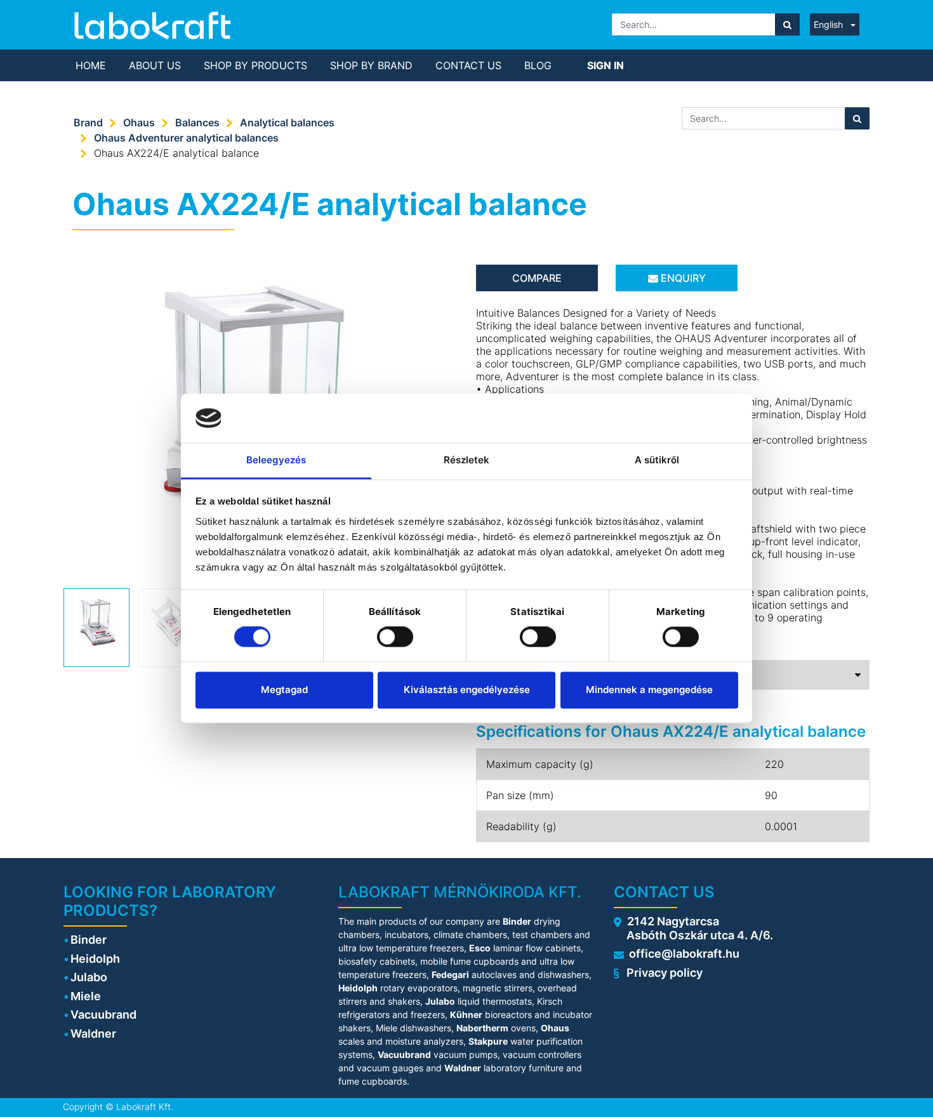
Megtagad (284, 690)
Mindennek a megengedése (649, 690)
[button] (92, 392)
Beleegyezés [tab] (276, 460)
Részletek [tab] (467, 460)
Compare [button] (537, 278)
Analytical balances (287, 122)
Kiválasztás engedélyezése (467, 690)
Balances (197, 122)
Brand (88, 122)
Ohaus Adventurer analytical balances (186, 137)
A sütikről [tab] (657, 460)
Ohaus (139, 122)
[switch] (395, 637)
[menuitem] (90, 65)
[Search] (787, 24)
